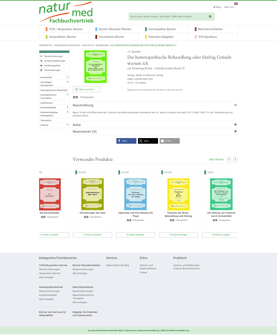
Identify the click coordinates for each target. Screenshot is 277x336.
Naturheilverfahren (210, 29)
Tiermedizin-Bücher (111, 37)
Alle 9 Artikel (216, 159)
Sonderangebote (52, 65)
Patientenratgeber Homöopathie (49, 114)
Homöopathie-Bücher (162, 29)
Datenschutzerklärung (148, 330)
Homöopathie (45, 45)
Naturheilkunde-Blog (117, 265)
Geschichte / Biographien (95, 45)
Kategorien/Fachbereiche (58, 258)
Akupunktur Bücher (50, 273)
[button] (126, 141)
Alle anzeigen (46, 277)
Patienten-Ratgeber (161, 37)
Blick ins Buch (86, 89)
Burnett (82, 171)
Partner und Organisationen (148, 267)
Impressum (130, 330)
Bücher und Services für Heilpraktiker (52, 313)
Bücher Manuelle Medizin (115, 29)
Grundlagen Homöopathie (67, 45)
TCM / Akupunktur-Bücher (66, 29)
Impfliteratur (46, 102)
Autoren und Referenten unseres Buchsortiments (186, 267)
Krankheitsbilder (48, 107)
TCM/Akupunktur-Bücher (53, 265)
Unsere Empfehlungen (55, 60)
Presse (143, 272)
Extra (143, 258)
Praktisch (180, 258)
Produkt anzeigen (49, 234)
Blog (218, 7)
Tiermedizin (45, 120)
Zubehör (44, 124)
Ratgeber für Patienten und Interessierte (85, 313)
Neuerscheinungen (53, 56)
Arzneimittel (46, 77)
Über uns (229, 7)
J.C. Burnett (134, 51)
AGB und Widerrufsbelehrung (175, 330)
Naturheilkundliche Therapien (83, 296)
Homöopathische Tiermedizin (48, 96)
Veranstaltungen (52, 70)
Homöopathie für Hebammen (54, 90)
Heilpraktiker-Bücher (62, 37)
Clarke (210, 171)
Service (111, 258)
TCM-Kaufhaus (207, 37)
